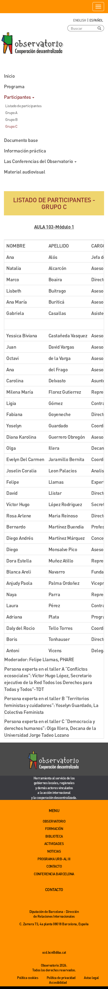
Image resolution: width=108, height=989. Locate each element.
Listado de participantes (23, 105)
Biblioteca (54, 836)
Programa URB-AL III (54, 859)
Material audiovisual (24, 172)
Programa (14, 86)
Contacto (54, 866)
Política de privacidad (61, 977)
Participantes (18, 97)
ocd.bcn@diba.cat (54, 952)
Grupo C (11, 126)
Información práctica (25, 150)
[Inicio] (32, 43)
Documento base (21, 140)
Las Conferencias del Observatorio (39, 161)
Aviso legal (91, 977)
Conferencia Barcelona (54, 874)
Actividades (54, 843)
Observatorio (54, 821)
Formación (54, 828)
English (79, 20)
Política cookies (27, 977)
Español (96, 20)
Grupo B (11, 119)
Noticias (54, 851)
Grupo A (11, 112)
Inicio (9, 76)
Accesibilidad (58, 982)
